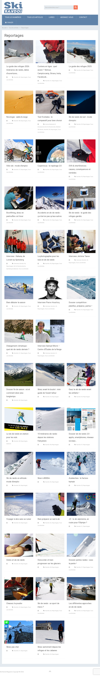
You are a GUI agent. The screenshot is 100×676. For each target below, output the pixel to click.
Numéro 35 (79, 485)
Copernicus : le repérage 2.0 (50, 166)
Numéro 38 (17, 441)
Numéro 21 (17, 650)
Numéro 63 (17, 77)
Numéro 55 (79, 176)
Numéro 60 (79, 70)
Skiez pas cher (12, 647)
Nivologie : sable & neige (17, 117)
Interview (16, 263)
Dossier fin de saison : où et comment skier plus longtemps (18, 393)
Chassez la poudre (14, 603)
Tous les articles (35, 17)
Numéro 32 (48, 523)
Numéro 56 (48, 169)
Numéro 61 (48, 80)
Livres (51, 17)
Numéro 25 (17, 607)
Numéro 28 (48, 567)
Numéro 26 (48, 610)
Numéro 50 (22, 263)
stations (8, 443)
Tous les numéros (13, 17)
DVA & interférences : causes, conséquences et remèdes (80, 169)
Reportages (24, 77)
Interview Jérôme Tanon (79, 256)
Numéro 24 (79, 610)
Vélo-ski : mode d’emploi (17, 166)
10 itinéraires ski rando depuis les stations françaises (47, 437)
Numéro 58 (17, 120)
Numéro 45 (17, 306)
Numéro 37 (79, 444)
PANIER (10, 22)
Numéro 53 (48, 220)
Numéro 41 (17, 353)
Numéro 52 (79, 220)
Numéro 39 (48, 396)
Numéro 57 (17, 169)
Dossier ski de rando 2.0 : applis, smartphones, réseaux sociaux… (81, 437)
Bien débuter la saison (15, 302)
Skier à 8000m (44, 478)
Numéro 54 (17, 220)
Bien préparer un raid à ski (49, 519)
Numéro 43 (79, 309)
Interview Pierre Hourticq (49, 302)
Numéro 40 (17, 400)
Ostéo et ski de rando (15, 560)
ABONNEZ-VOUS (66, 17)
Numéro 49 (48, 263)
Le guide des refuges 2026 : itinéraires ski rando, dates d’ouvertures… (18, 70)
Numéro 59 (47, 129)
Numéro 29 (17, 563)
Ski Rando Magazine (6, 672)
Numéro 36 (17, 485)
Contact (83, 17)
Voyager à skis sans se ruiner (18, 519)
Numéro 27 (79, 567)
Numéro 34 (17, 523)
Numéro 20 (48, 654)
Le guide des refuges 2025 (80, 66)
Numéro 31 (79, 526)
